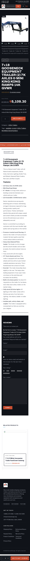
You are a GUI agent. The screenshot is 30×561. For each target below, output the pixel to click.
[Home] (3, 6)
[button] (25, 18)
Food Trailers (9, 455)
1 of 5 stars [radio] (4, 371)
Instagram (14, 504)
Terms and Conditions (19, 537)
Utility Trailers (12, 125)
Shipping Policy (8, 529)
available (8, 128)
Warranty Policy (20, 533)
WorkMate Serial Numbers (10, 130)
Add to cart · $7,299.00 (19, 558)
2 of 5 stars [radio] (8, 371)
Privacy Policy (7, 541)
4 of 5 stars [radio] (20, 371)
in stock (14, 128)
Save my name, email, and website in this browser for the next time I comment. (14, 362)
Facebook (7, 504)
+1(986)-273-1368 (5, 1)
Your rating (7, 368)
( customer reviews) (15, 92)
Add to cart (17, 118)
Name (5, 343)
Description (9, 152)
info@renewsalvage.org (10, 516)
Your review (7, 377)
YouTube (23, 504)
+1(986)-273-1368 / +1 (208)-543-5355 (14, 514)
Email (5, 350)
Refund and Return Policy (21, 530)
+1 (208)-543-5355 (4, 2)
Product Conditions (9, 536)
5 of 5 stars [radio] (7, 373)
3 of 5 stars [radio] (13, 371)
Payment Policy (8, 533)
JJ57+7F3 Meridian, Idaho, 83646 (22, 1)
